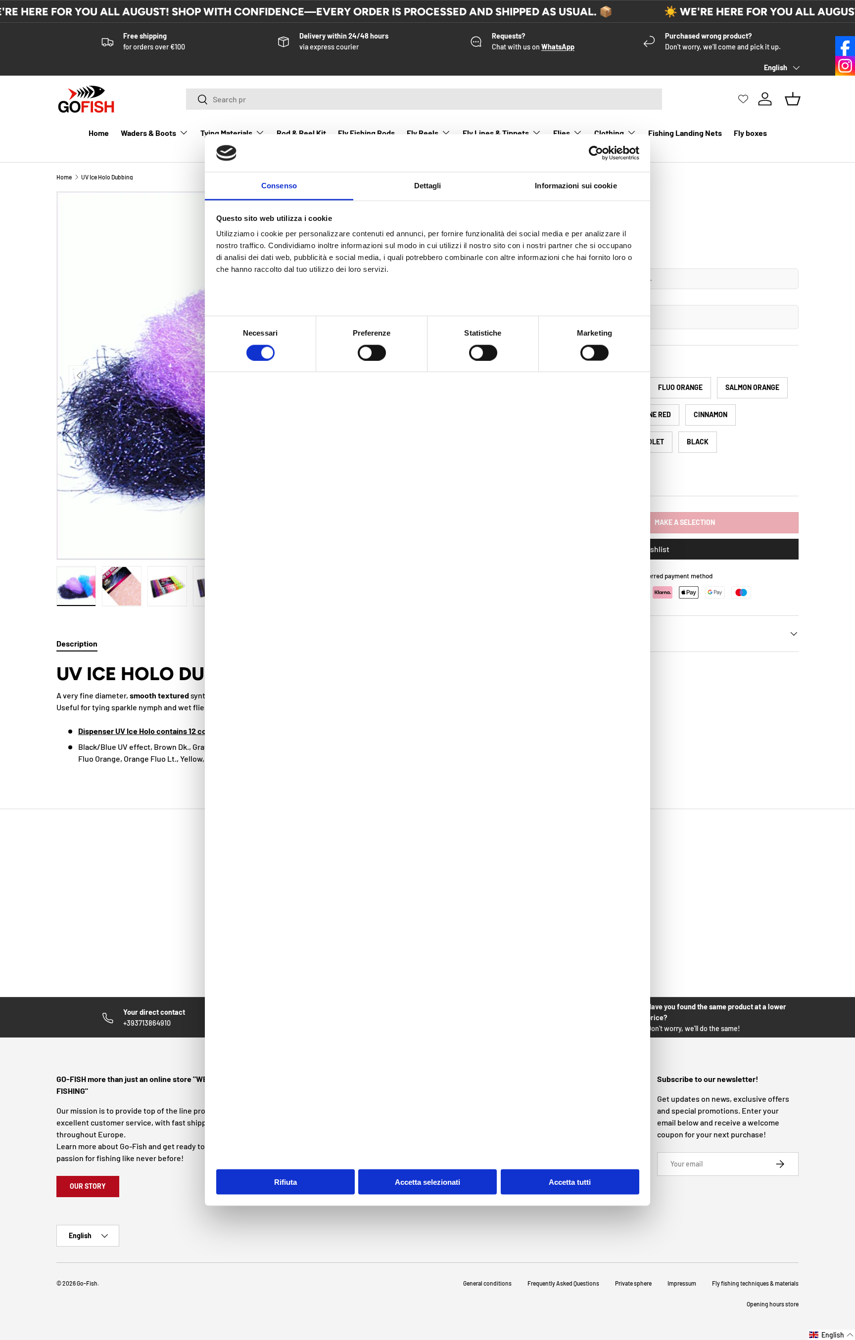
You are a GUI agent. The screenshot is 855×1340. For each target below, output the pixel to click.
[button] (831, 1335)
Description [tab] (76, 643)
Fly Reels (422, 132)
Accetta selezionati (427, 1181)
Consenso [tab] (279, 185)
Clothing (609, 132)
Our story (88, 1186)
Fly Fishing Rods (366, 132)
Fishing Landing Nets (685, 132)
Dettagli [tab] (427, 185)
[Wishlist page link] (743, 99)
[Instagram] (845, 66)
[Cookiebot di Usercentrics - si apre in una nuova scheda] (596, 153)
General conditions (487, 1283)
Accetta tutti (570, 1181)
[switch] (372, 352)
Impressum (681, 1283)
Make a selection (685, 522)
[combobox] (424, 99)
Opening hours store (773, 1303)
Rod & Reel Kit (301, 132)
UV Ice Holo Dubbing (107, 177)
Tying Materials (226, 132)
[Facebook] (845, 46)
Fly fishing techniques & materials (755, 1283)
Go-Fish (87, 1283)
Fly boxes (750, 132)
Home (99, 132)
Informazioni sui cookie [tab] (576, 185)
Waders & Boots (148, 132)
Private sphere (633, 1283)
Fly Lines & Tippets (496, 132)
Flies (561, 132)
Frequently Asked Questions (563, 1283)
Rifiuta (285, 1181)
